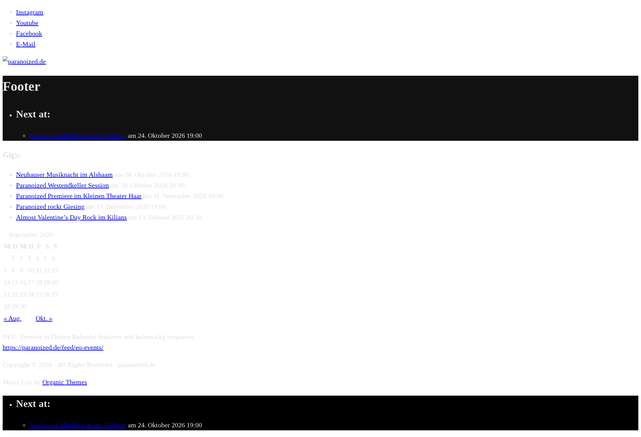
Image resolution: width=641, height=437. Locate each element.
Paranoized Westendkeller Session (62, 185)
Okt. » (44, 318)
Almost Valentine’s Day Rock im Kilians (71, 217)
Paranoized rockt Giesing (50, 206)
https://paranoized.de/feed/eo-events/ (53, 347)
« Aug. (12, 318)
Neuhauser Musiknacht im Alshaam (77, 135)
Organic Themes (64, 382)
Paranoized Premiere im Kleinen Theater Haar (79, 195)
